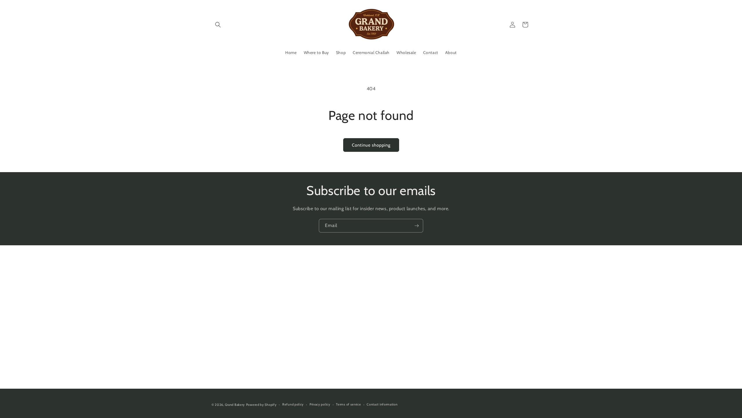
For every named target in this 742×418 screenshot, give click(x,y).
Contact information (382, 404)
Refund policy (293, 404)
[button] (218, 24)
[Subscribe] (416, 226)
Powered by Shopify (261, 405)
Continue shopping (371, 145)
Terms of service (348, 404)
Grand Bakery (235, 405)
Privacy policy (320, 404)
